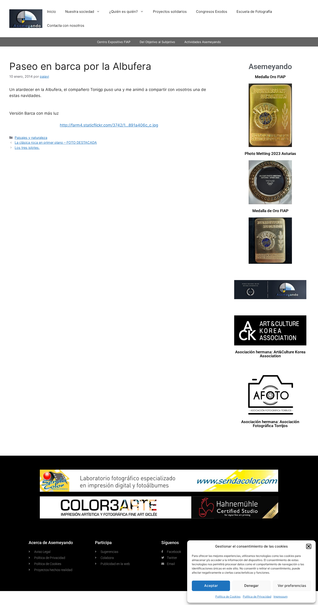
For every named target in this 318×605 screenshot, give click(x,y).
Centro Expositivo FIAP (113, 42)
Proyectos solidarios (170, 11)
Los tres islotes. (27, 148)
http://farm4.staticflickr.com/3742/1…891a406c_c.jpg (109, 125)
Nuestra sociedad (79, 11)
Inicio (51, 11)
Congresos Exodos (211, 11)
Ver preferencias (292, 585)
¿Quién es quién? (123, 11)
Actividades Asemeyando (202, 42)
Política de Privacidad (257, 596)
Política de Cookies (227, 596)
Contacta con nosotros (65, 25)
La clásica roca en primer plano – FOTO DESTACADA (56, 142)
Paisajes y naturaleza (31, 138)
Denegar (251, 585)
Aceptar (211, 585)
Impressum (281, 596)
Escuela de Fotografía (254, 11)
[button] (308, 546)
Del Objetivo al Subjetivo (157, 42)
